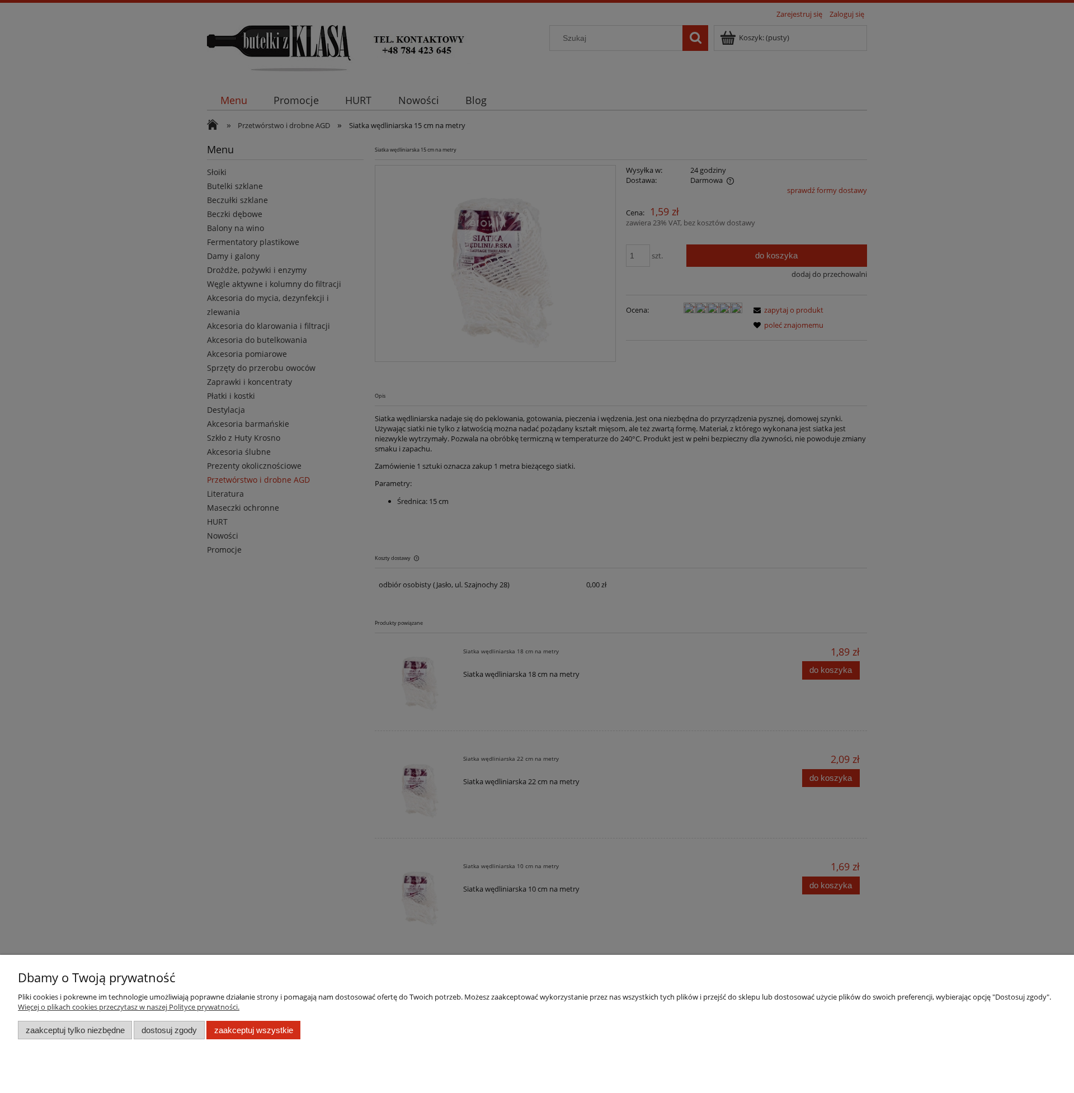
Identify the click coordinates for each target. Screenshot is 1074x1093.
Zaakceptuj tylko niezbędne (75, 1030)
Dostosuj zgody (169, 1030)
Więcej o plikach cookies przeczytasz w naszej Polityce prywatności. (128, 1007)
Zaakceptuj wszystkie (253, 1030)
